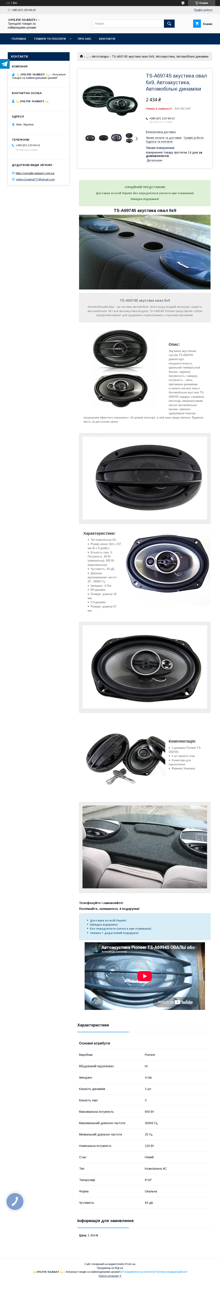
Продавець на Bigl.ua (110, 1268)
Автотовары (100, 56)
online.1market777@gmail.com (35, 179)
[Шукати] (169, 24)
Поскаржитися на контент (137, 1271)
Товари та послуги (50, 38)
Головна (19, 38)
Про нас (84, 38)
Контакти (107, 38)
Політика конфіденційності (171, 1271)
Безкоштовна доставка (161, 132)
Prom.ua (130, 1264)
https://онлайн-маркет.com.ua (35, 173)
